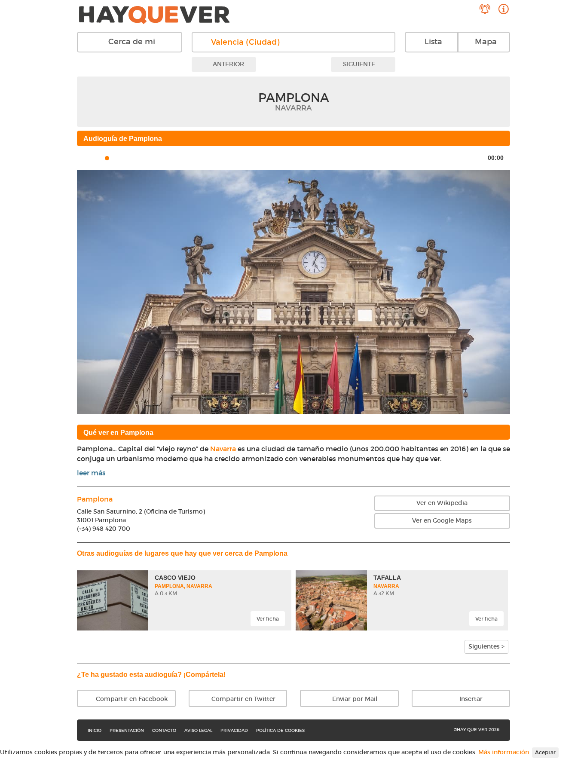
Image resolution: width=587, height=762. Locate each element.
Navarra (223, 448)
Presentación (127, 730)
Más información (503, 752)
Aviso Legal (198, 730)
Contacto (164, 730)
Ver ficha (268, 618)
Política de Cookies (280, 730)
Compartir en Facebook (131, 699)
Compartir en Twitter (242, 699)
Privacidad (234, 730)
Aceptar (545, 752)
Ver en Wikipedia (442, 503)
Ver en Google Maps (442, 520)
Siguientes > (486, 646)
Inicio (94, 730)
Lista (433, 41)
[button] (109, 292)
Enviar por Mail (353, 699)
